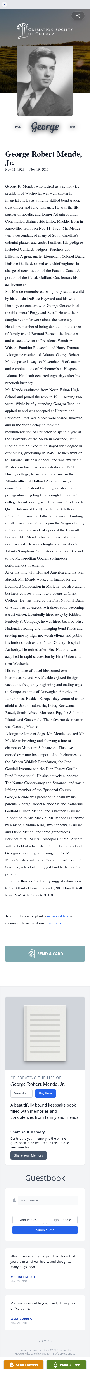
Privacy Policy (32, 1353)
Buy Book (45, 1093)
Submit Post (45, 1230)
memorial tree (58, 916)
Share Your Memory (28, 1155)
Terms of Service (57, 1353)
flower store (54, 923)
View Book (21, 1093)
